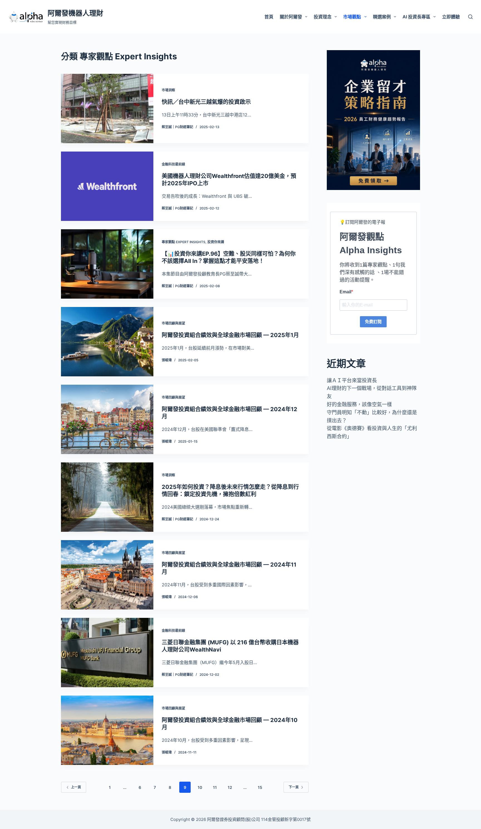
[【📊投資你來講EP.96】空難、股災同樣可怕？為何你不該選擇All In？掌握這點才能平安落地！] (107, 264)
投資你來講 (215, 242)
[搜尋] (470, 16)
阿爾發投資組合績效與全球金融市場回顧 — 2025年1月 (230, 335)
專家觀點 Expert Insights (183, 242)
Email (345, 291)
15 (260, 787)
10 (200, 787)
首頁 (268, 16)
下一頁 (294, 787)
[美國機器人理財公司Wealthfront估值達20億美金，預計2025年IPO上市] (107, 186)
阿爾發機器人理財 (75, 13)
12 (230, 787)
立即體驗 (451, 16)
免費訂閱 (373, 321)
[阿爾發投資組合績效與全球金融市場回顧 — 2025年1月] (107, 341)
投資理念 (323, 16)
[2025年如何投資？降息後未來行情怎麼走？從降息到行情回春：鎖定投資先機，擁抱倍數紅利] (107, 497)
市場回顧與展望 (173, 323)
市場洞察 (168, 90)
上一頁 (76, 787)
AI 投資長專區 (416, 16)
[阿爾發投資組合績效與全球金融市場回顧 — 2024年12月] (107, 419)
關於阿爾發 (291, 16)
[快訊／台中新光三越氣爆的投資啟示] (107, 108)
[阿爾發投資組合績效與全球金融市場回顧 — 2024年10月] (107, 730)
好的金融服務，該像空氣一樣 (359, 404)
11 (215, 787)
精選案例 (382, 16)
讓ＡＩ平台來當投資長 (352, 380)
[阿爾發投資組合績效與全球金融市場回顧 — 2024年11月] (107, 574)
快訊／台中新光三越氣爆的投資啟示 (206, 102)
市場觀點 (352, 16)
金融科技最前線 (173, 164)
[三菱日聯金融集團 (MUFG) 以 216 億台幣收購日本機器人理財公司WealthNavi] (107, 652)
